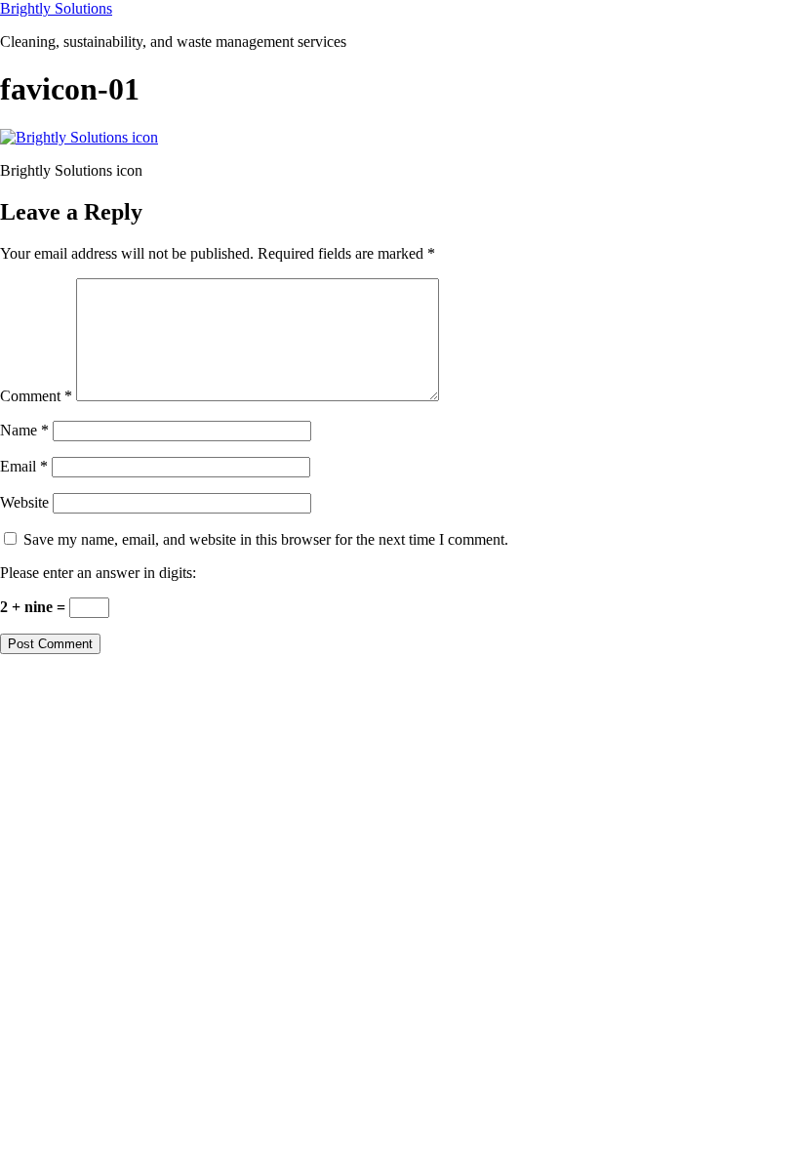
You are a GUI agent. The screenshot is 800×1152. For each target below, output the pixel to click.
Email (24, 466)
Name (24, 430)
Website (24, 502)
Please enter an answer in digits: (98, 572)
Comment (36, 396)
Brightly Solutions (56, 8)
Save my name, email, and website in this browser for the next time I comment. (265, 539)
